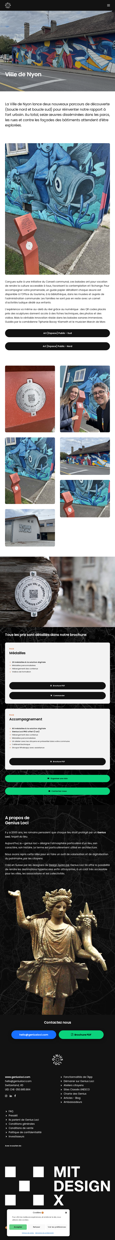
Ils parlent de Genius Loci (24, 1119)
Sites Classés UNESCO (77, 1089)
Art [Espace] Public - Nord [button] (57, 346)
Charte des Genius (75, 1093)
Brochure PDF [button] (59, 685)
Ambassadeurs (73, 1102)
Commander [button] (59, 695)
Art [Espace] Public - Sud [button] (57, 333)
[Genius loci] (57, 1059)
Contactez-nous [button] (59, 791)
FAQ (11, 1111)
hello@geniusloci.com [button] (33, 1034)
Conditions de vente (21, 1128)
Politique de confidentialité (25, 1132)
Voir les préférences (57, 1227)
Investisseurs (16, 1136)
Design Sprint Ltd (59, 865)
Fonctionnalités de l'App (78, 1077)
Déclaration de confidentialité (44, 1233)
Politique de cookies (28, 1233)
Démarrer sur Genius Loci (79, 1081)
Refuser (36, 1227)
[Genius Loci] (8, 5)
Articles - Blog (72, 1098)
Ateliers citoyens (74, 1085)
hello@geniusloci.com (18, 1081)
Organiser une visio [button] (59, 778)
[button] (66, 1212)
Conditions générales (22, 1124)
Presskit (13, 1115)
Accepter (18, 1227)
